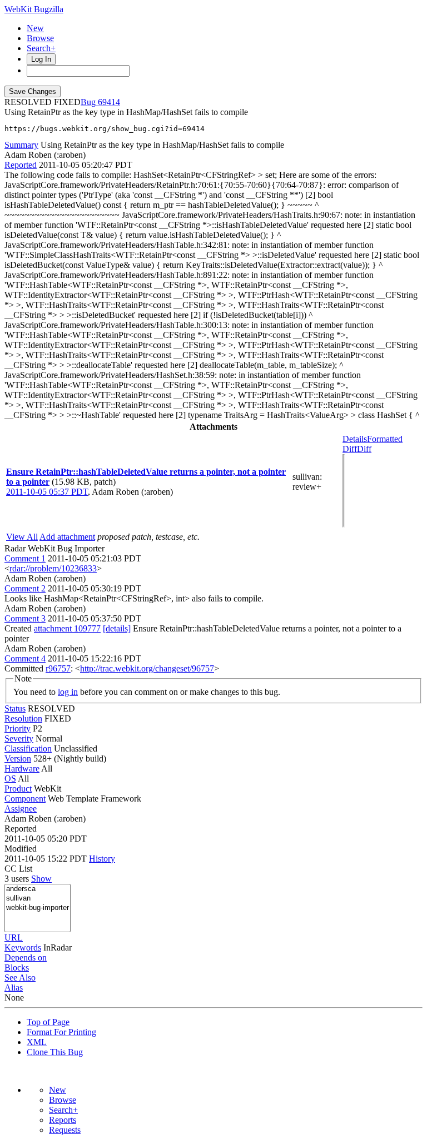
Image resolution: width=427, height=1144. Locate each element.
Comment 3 (25, 618)
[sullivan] (37, 898)
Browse (40, 38)
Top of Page (48, 1022)
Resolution (23, 718)
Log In (41, 59)
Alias (13, 987)
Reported (20, 165)
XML (37, 1042)
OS (10, 778)
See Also (20, 977)
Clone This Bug (55, 1052)
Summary (21, 145)
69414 (109, 102)
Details (354, 439)
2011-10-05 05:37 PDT (47, 491)
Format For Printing (61, 1032)
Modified (20, 848)
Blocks (16, 967)
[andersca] (37, 889)
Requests (65, 1130)
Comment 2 (25, 588)
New (35, 28)
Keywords (22, 947)
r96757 (58, 668)
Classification (28, 748)
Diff (364, 449)
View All (22, 536)
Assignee (20, 808)
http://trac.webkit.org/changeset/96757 (147, 668)
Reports (62, 1120)
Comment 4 (25, 658)
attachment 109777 (67, 628)
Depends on (25, 957)
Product (18, 788)
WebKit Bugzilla (33, 9)
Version (17, 758)
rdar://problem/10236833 (53, 568)
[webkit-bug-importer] (37, 908)
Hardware (21, 768)
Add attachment (67, 536)
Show (41, 878)
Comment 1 (25, 558)
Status (15, 708)
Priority (17, 728)
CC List (18, 868)
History (102, 858)
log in (68, 692)
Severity (18, 738)
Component (25, 798)
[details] (117, 628)
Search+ (41, 48)
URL (13, 937)
